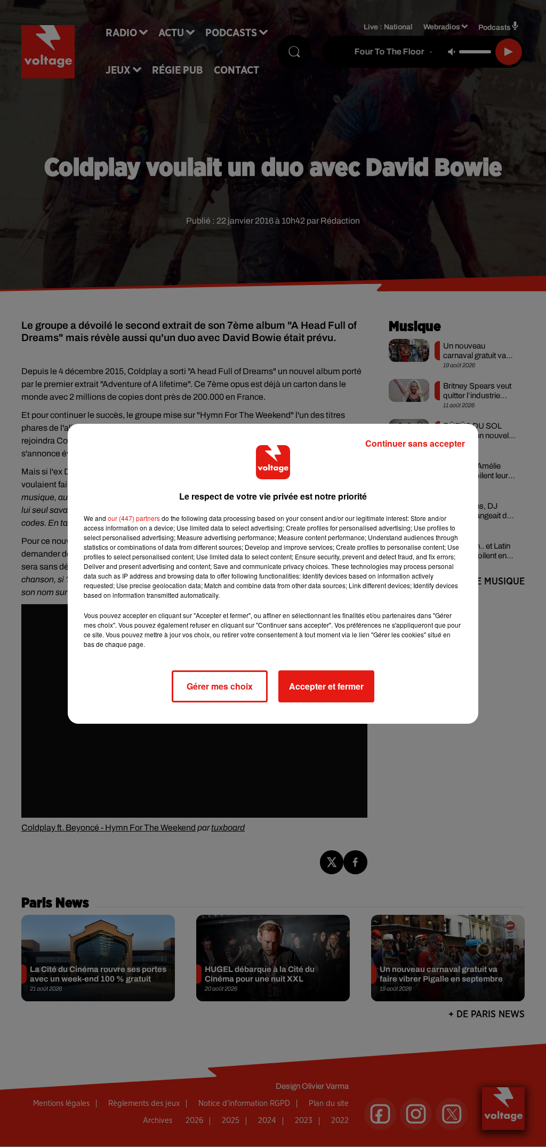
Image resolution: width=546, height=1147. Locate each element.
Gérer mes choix (220, 686)
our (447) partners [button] (134, 518)
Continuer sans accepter (415, 443)
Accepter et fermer (326, 686)
